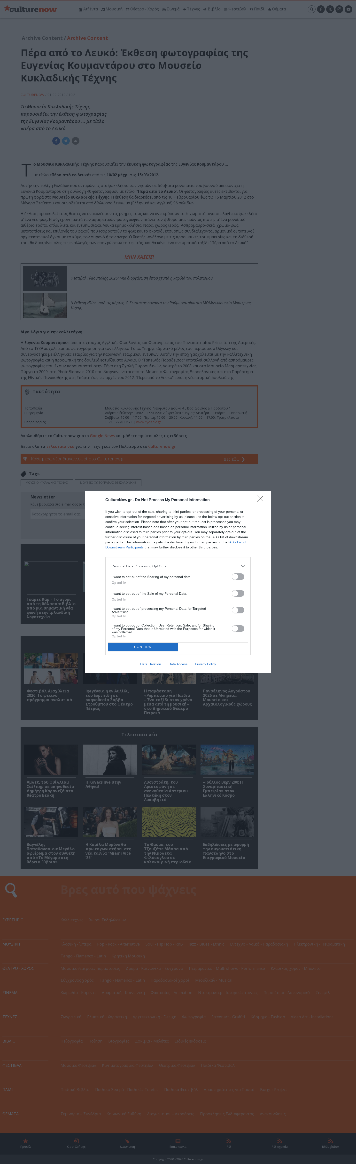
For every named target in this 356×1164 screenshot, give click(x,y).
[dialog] (178, 582)
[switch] (238, 576)
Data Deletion (150, 664)
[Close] (261, 500)
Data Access (178, 664)
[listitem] (178, 566)
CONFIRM (143, 647)
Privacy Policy (205, 664)
